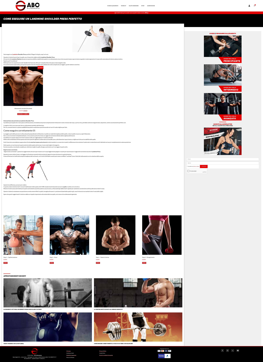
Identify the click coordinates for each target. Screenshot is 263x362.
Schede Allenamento (112, 5)
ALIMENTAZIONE (151, 5)
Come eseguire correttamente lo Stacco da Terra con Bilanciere (113, 343)
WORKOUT (123, 5)
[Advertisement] (93, 205)
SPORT (142, 5)
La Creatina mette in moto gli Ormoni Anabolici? (108, 309)
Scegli (5, 262)
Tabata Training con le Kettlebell (13, 343)
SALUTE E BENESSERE (134, 5)
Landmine (15, 54)
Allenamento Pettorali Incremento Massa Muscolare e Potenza (22, 309)
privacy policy (196, 166)
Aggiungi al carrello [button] (23, 114)
